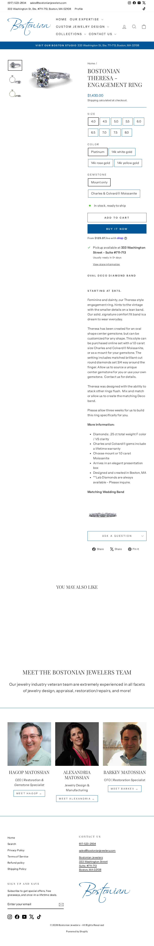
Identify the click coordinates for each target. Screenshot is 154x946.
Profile (79, 8)
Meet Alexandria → (77, 798)
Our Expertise (85, 19)
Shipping (93, 100)
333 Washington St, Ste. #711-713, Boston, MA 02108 (39, 8)
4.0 (93, 121)
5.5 (128, 121)
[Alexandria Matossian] (77, 744)
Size (91, 113)
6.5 (93, 132)
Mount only (99, 182)
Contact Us (101, 34)
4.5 (105, 121)
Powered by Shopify (77, 931)
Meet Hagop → (29, 793)
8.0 (127, 132)
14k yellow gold (128, 163)
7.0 (104, 132)
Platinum (97, 152)
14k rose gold (100, 163)
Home (61, 19)
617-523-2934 (87, 843)
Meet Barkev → (125, 788)
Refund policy (16, 862)
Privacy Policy (16, 850)
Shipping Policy (17, 868)
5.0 (116, 121)
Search (12, 843)
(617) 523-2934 (17, 2)
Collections (69, 34)
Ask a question (117, 535)
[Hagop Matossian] (29, 744)
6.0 (139, 121)
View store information (106, 264)
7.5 (115, 132)
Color (93, 144)
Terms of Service (18, 856)
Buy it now (117, 228)
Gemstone (97, 174)
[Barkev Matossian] (124, 744)
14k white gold (122, 152)
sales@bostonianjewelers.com (48, 2)
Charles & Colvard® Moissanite (114, 193)
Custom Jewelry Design (81, 26)
